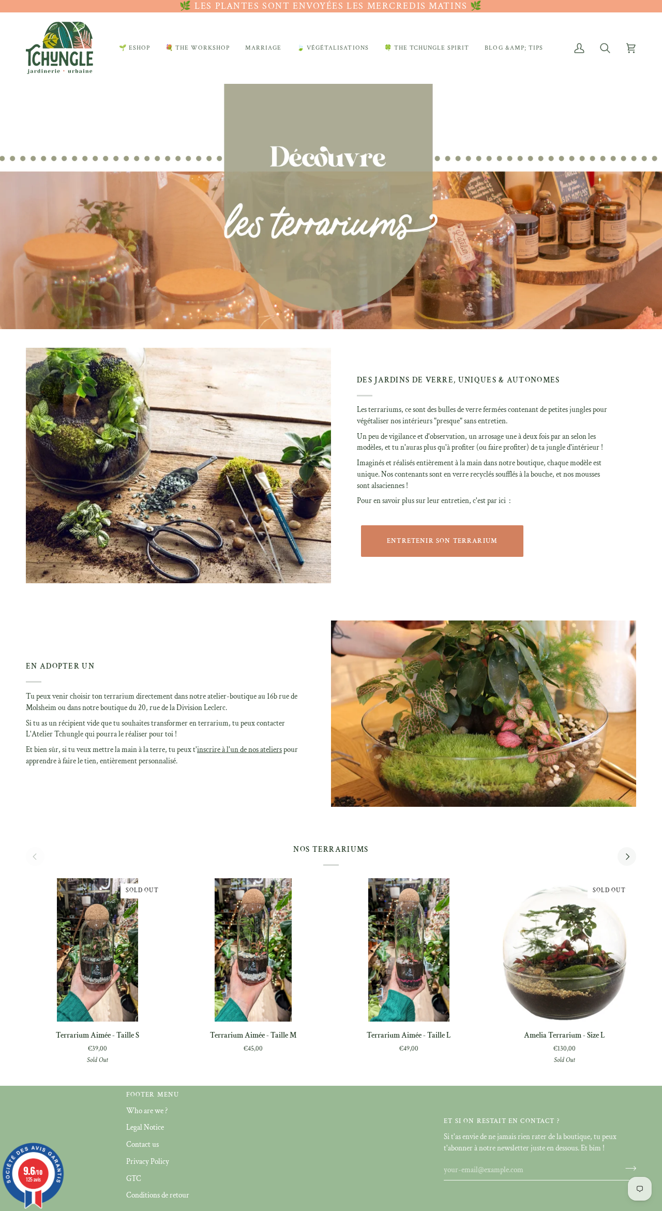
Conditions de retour (157, 1195)
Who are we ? (147, 1111)
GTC (133, 1179)
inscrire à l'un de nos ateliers (239, 750)
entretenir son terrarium (442, 541)
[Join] (627, 1168)
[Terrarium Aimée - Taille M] (253, 950)
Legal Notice (145, 1127)
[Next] (627, 856)
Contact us (142, 1144)
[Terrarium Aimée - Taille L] (408, 950)
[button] (134, 47)
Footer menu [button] (152, 1094)
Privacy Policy (147, 1161)
